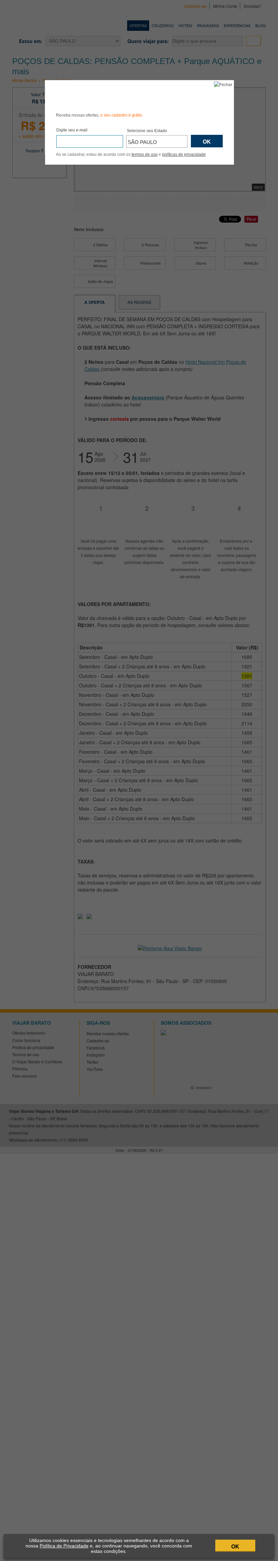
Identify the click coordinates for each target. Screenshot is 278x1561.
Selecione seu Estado (147, 130)
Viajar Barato (94, 95)
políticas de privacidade (184, 154)
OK (235, 1546)
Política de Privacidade (64, 1545)
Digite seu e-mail (71, 130)
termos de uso (145, 154)
